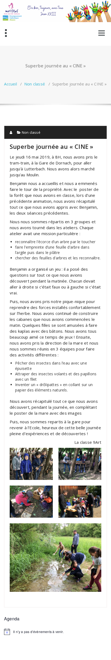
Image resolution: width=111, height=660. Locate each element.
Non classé (34, 84)
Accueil (10, 84)
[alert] (55, 631)
